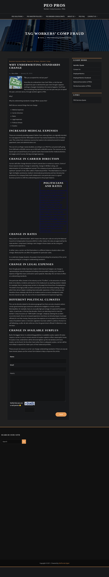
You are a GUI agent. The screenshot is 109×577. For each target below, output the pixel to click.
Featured (30, 61)
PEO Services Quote (79, 100)
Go (24, 442)
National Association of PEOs (82, 82)
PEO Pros (54, 5)
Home (42, 38)
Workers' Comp (45, 61)
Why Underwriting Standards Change (59, 38)
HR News (36, 61)
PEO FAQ (82, 16)
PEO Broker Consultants (55, 16)
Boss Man (13, 73)
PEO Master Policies (34, 16)
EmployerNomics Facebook (82, 78)
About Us (71, 16)
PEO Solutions (17, 16)
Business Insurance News (17, 61)
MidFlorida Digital (64, 563)
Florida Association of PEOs (82, 86)
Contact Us (92, 16)
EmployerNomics (78, 74)
